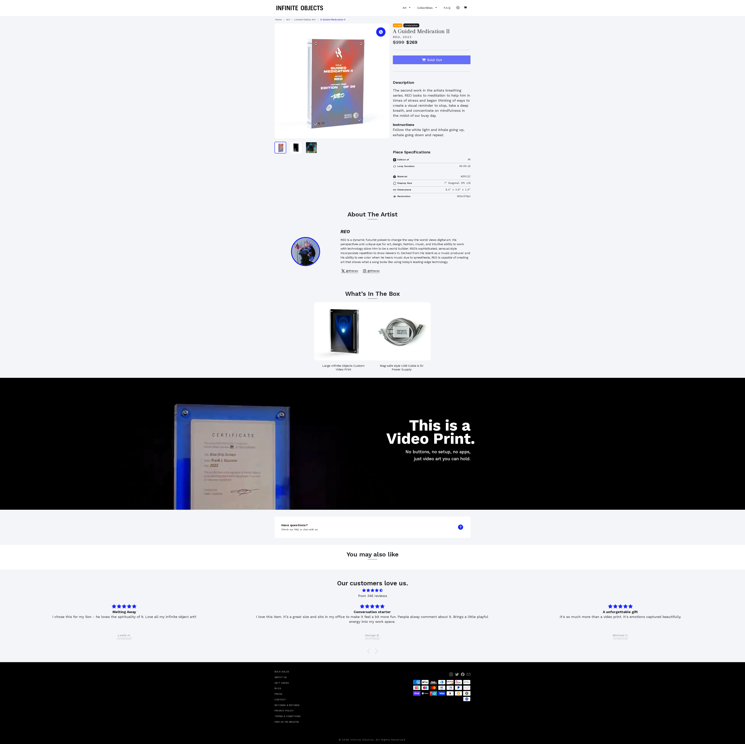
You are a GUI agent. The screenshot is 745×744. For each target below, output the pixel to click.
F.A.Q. (447, 7)
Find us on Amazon (287, 722)
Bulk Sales (282, 671)
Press (278, 694)
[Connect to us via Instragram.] (451, 674)
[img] (372, 590)
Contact (280, 699)
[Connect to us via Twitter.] (457, 674)
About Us (281, 677)
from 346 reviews (372, 596)
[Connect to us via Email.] (468, 674)
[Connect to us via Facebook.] (463, 674)
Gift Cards (282, 683)
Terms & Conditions (288, 716)
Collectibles (425, 7)
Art (405, 7)
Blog (278, 688)
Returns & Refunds (287, 705)
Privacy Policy (284, 710)
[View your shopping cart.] (465, 7)
